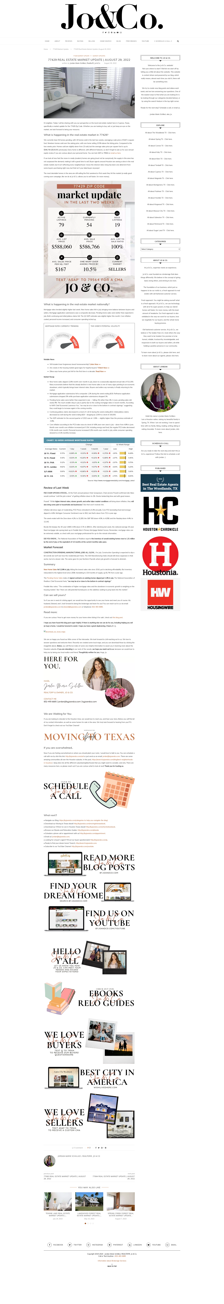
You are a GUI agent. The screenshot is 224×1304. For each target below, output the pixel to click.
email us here (116, 153)
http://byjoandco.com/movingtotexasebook (89, 824)
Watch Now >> (103, 368)
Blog (119, 41)
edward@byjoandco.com (72, 607)
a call (169, 108)
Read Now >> (101, 371)
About (57, 41)
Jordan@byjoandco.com (61, 837)
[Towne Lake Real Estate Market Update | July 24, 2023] (58, 1201)
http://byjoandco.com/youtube (83, 846)
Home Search (105, 41)
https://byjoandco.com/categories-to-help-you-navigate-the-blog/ (83, 820)
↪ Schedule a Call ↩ (163, 41)
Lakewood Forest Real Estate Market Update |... (89, 1214)
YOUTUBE (145, 41)
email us (177, 108)
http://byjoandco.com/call (74, 756)
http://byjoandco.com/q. (99, 840)
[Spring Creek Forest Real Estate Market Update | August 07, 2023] (121, 1201)
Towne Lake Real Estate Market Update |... (58, 1214)
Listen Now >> (95, 364)
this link (163, 454)
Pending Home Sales (55, 578)
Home (47, 41)
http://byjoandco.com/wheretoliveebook (100, 827)
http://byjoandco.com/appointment (92, 833)
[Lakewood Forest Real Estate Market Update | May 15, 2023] (89, 1201)
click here (172, 352)
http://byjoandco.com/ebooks (88, 830)
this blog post (118, 617)
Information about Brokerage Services (112, 1261)
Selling (91, 41)
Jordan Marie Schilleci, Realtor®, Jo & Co (85, 63)
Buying (80, 41)
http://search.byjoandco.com (86, 843)
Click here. (172, 133)
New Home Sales (50, 569)
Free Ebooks (131, 41)
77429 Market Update (61, 49)
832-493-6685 (97, 607)
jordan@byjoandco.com (52, 607)
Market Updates (99, 56)
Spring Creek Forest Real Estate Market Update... (121, 1214)
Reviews (68, 41)
